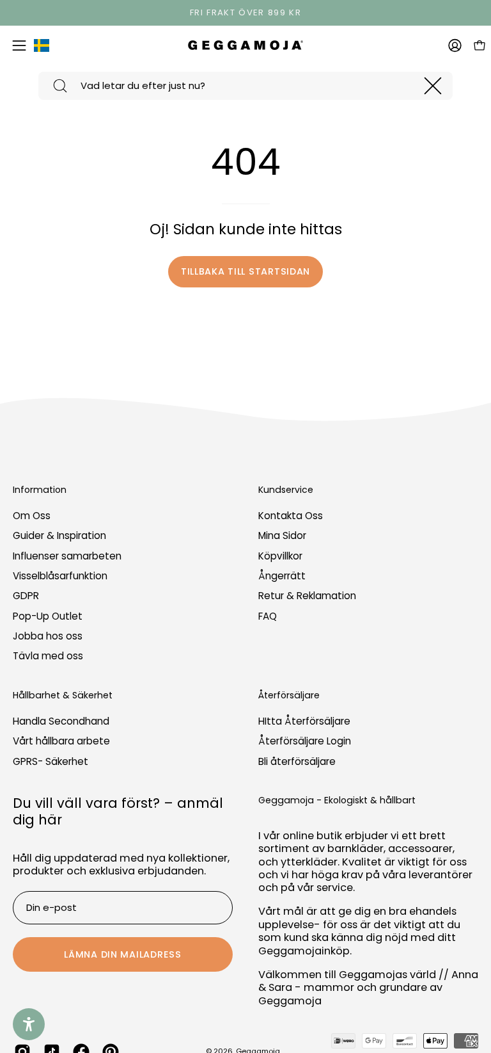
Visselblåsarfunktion (60, 576)
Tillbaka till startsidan (245, 271)
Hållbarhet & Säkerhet (63, 696)
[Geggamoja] (245, 45)
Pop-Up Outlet (47, 616)
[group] (245, 13)
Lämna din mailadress (122, 954)
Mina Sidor (282, 536)
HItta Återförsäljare (304, 721)
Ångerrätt (282, 576)
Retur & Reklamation (307, 596)
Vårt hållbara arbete (61, 741)
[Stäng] (433, 86)
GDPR (26, 596)
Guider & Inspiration (59, 536)
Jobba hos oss (47, 636)
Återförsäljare (289, 696)
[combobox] (245, 86)
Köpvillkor (280, 556)
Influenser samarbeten (67, 556)
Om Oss (32, 515)
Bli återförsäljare (297, 761)
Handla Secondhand (61, 721)
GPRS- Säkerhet (50, 761)
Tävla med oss (48, 656)
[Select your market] (41, 48)
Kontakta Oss (290, 515)
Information (39, 490)
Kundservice (285, 490)
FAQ (267, 616)
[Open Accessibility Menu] (29, 1024)
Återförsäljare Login (304, 741)
